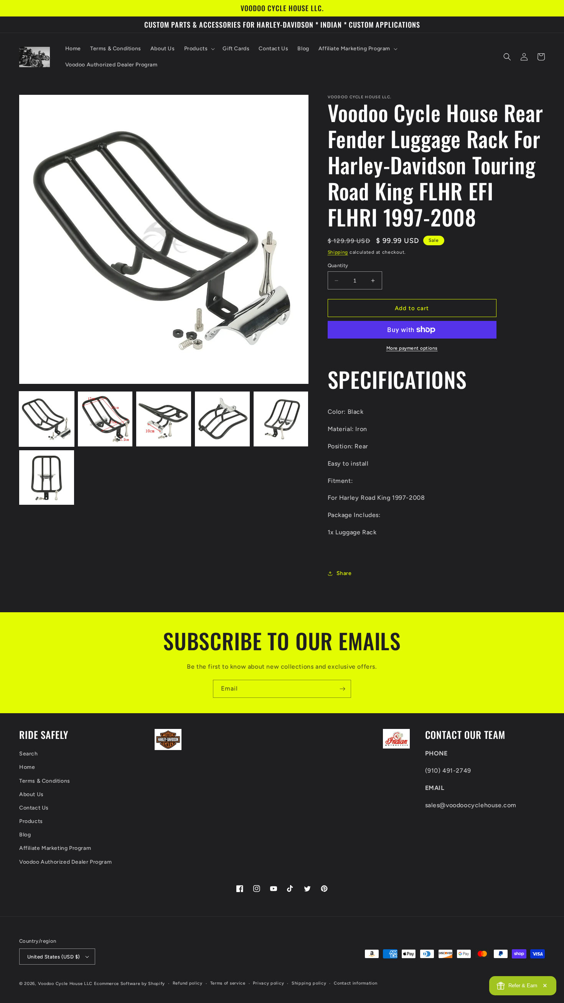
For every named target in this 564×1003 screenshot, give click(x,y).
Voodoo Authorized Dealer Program (65, 862)
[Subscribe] (342, 689)
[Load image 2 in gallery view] (105, 419)
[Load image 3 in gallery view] (163, 419)
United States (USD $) (53, 957)
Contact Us (34, 808)
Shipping (338, 252)
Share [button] (344, 573)
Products (31, 821)
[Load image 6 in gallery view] (46, 477)
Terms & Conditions (44, 781)
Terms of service (228, 983)
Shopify (156, 983)
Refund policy (188, 983)
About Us (31, 794)
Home (27, 767)
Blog (25, 834)
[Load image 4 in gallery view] (222, 419)
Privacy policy (268, 983)
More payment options (412, 348)
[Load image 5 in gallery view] (281, 419)
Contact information (355, 983)
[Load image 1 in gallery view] (46, 419)
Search (28, 753)
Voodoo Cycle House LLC (65, 983)
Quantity (338, 265)
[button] (199, 49)
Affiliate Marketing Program (55, 848)
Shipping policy (309, 983)
